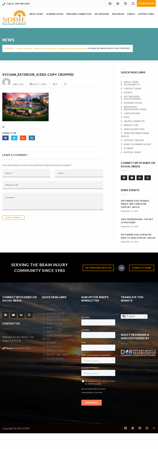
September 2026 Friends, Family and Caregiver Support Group (135, 204)
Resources (118, 14)
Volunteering (132, 99)
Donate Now (146, 3)
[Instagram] (117, 3)
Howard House (54, 14)
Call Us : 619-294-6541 (18, 3)
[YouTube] (133, 3)
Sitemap (128, 148)
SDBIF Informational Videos (57, 337)
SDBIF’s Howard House (137, 144)
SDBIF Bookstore (134, 129)
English (130, 316)
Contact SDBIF (132, 88)
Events (131, 14)
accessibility (132, 84)
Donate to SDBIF (142, 267)
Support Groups (134, 140)
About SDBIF (36, 14)
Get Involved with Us (98, 267)
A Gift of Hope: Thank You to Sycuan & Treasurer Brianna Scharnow (51, 48)
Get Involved (101, 14)
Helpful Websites (134, 121)
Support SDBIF (146, 14)
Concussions (132, 113)
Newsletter (131, 125)
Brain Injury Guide (135, 109)
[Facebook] (110, 3)
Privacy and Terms (57, 355)
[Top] (154, 428)
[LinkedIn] (125, 3)
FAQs (126, 117)
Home (10, 48)
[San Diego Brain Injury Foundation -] (14, 17)
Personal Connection (78, 14)
